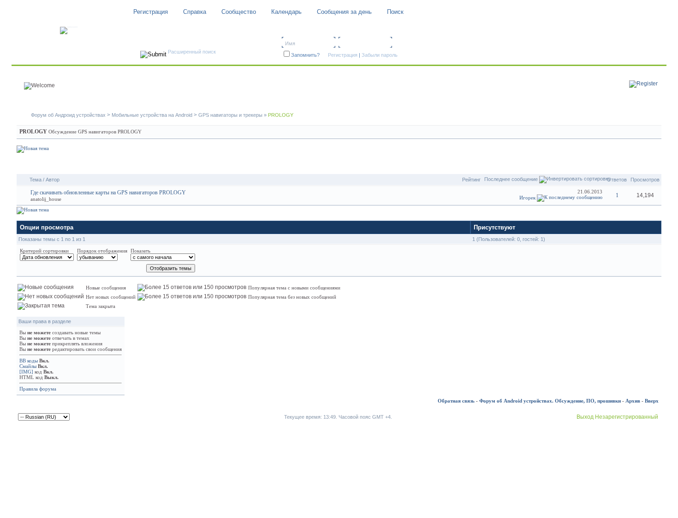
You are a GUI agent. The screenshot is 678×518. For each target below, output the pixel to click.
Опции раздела (558, 163)
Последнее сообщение (511, 179)
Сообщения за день (344, 11)
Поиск (395, 11)
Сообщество (238, 11)
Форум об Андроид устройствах (68, 115)
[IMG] (26, 371)
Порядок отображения (102, 250)
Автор (52, 179)
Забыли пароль (380, 55)
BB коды (28, 360)
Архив (632, 401)
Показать (140, 250)
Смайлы (27, 366)
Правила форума (37, 389)
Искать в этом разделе (625, 163)
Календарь (286, 11)
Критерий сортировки (44, 250)
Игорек (527, 197)
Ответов (617, 179)
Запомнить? (305, 55)
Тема (36, 179)
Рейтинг (471, 179)
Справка (194, 11)
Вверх (652, 401)
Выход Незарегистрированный (617, 417)
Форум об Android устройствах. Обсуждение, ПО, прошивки (550, 401)
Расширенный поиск (192, 51)
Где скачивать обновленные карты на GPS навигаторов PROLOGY (108, 192)
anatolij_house (45, 199)
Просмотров (645, 179)
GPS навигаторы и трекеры (230, 115)
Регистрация (150, 11)
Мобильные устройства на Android (152, 115)
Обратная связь (456, 401)
